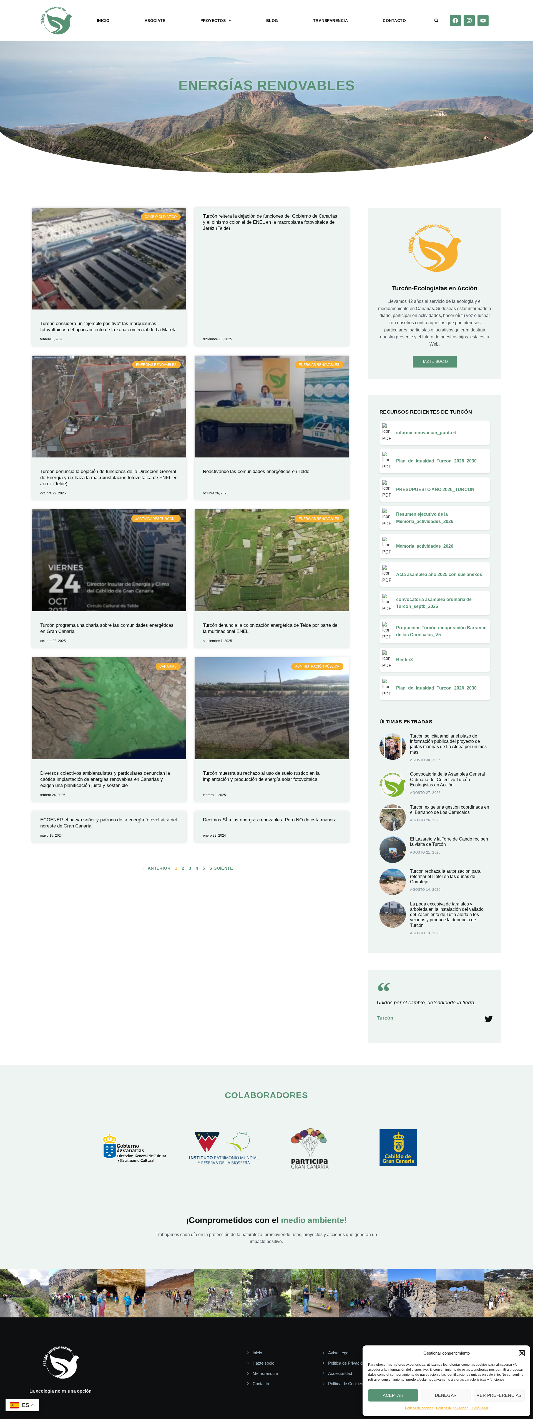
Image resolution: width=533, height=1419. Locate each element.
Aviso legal (479, 1408)
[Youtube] (483, 20)
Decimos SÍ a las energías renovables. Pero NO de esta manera (269, 819)
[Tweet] (488, 1019)
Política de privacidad (452, 1408)
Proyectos (213, 20)
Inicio (103, 20)
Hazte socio (434, 361)
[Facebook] (455, 20)
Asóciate (155, 20)
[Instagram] (469, 20)
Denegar (446, 1395)
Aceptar (393, 1395)
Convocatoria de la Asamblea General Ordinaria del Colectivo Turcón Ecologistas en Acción (447, 779)
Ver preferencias (499, 1395)
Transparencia (330, 20)
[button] (522, 1353)
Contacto (394, 20)
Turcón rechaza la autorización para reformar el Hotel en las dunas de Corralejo (445, 876)
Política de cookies (419, 1408)
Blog (272, 20)
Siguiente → (223, 868)
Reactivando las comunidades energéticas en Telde (256, 471)
